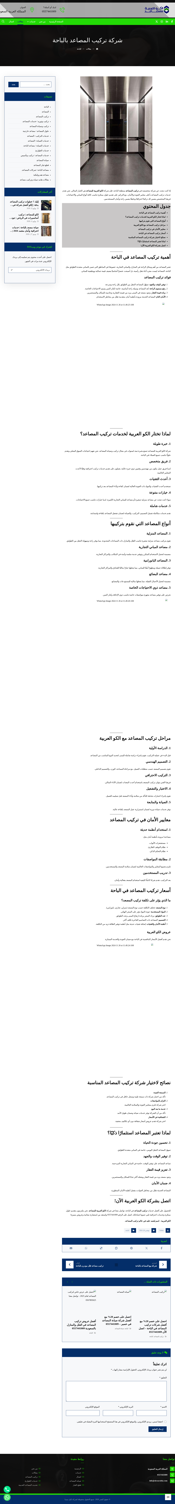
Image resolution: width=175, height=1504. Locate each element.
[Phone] (7, 1489)
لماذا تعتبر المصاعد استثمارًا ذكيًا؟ (151, 241)
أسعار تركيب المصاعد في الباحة (152, 233)
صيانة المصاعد (119, 1328)
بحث (13, 84)
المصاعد (45, 112)
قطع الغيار (77, 1485)
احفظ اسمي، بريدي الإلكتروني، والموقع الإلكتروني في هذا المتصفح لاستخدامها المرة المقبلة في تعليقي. (120, 1422)
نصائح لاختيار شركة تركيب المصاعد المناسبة (147, 237)
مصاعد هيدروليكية (41, 175)
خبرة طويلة (160, 443)
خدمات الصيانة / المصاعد (38, 141)
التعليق (163, 1378)
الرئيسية (77, 1469)
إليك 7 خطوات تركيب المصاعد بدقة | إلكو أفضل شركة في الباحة (24, 204)
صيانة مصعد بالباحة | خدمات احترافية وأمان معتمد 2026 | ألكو (25, 230)
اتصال (78, 1477)
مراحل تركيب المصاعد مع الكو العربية (150, 225)
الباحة (127, 1230)
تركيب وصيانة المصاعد (39, 126)
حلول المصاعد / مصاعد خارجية (36, 131)
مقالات (35, 1473)
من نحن (34, 1469)
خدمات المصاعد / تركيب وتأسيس (35, 155)
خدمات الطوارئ (42, 150)
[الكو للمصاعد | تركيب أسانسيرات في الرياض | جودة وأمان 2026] (46, 218)
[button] (172, 21)
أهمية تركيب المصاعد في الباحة (152, 213)
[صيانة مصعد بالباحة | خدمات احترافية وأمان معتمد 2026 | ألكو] (46, 231)
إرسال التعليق (157, 1429)
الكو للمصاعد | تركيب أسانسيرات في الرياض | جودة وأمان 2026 (24, 217)
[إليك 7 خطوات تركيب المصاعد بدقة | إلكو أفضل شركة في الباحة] (46, 205)
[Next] (67, 1282)
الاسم (163, 1407)
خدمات (78, 1473)
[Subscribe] (12, 270)
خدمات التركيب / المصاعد (38, 136)
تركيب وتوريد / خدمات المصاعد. (35, 121)
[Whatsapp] (7, 1497)
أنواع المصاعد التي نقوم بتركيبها (152, 221)
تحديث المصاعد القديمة (28, 1485)
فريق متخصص (158, 461)
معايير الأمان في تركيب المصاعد (152, 229)
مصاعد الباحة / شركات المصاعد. (35, 170)
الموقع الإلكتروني (92, 1407)
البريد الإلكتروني (125, 1407)
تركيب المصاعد (159, 1336)
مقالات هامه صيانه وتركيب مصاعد (34, 180)
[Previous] (72, 1282)
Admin (161, 1230)
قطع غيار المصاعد (41, 165)
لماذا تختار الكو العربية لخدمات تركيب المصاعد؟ (145, 217)
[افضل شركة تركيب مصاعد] (157, 10)
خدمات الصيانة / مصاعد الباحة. (36, 146)
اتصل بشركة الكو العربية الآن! (153, 245)
